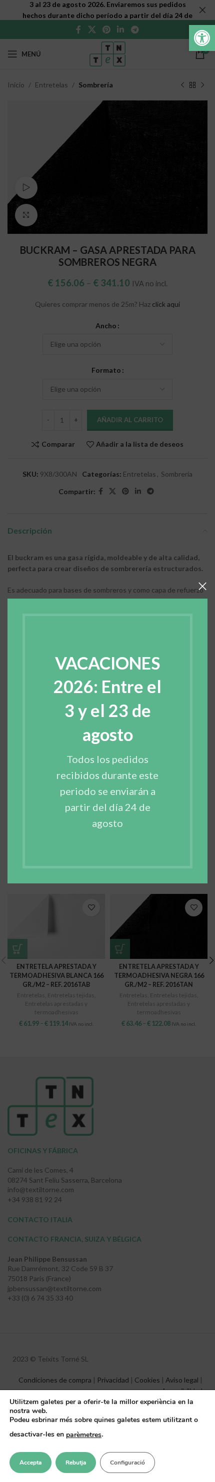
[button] (202, 38)
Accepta (31, 1463)
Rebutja (76, 1463)
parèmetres (84, 1435)
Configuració (127, 1463)
